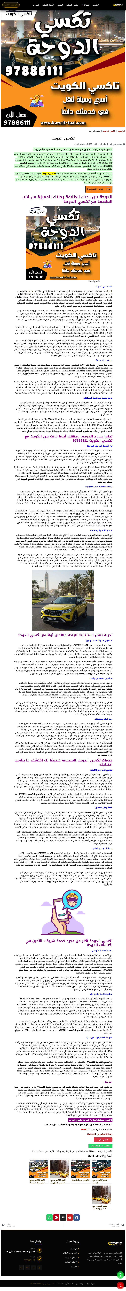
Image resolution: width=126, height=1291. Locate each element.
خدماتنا (86, 5)
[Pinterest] (56, 1217)
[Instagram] (63, 1217)
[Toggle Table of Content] (107, 189)
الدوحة (109, 291)
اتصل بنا (36, 5)
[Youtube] (70, 1217)
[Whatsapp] (49, 1217)
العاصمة (31, 291)
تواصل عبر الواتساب (100, 1146)
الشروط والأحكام (70, 1253)
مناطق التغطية (72, 5)
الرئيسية (95, 5)
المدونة (60, 5)
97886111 (29, 1260)
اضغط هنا (91, 1134)
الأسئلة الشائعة (48, 5)
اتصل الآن (103, 1139)
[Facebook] (76, 1217)
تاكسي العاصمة (109, 131)
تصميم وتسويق (42, 1284)
